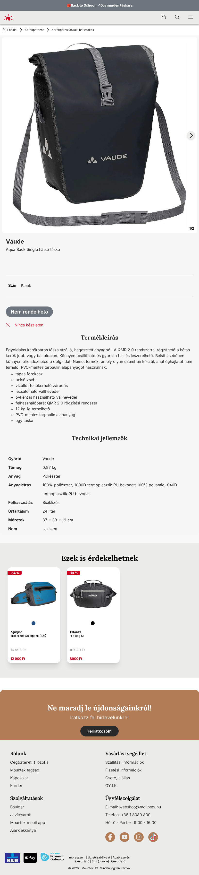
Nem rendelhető (29, 312)
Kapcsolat (19, 777)
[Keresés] (177, 17)
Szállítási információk (124, 762)
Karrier (16, 785)
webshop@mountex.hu (140, 807)
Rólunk (18, 753)
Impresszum (76, 857)
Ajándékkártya (23, 830)
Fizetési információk (123, 770)
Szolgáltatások (26, 798)
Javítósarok (20, 814)
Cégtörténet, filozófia (29, 762)
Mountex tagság (24, 770)
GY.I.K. (111, 785)
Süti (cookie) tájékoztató (108, 861)
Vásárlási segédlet (125, 753)
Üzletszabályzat (99, 857)
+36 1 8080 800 (135, 814)
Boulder (17, 807)
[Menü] (190, 17)
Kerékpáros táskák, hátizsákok (73, 30)
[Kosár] (164, 17)
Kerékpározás (34, 30)
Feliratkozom (99, 731)
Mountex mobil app (27, 822)
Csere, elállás (117, 777)
